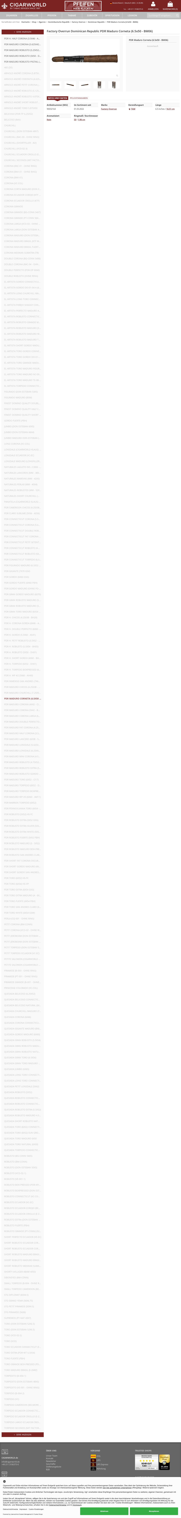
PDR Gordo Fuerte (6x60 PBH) (20, 582)
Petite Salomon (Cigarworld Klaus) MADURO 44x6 (24, 959)
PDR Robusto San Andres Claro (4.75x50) (24, 854)
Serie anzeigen (23, 32)
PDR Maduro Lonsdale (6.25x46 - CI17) (24, 750)
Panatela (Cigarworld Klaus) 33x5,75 (24, 501)
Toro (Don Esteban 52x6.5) (19, 1323)
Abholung (101, 1468)
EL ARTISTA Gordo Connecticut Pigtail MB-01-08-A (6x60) (24, 281)
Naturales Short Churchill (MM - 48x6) (24, 495)
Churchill (10, 125)
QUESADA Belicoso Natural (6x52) (23, 1005)
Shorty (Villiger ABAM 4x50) (20, 1271)
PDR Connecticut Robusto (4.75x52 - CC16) (24, 548)
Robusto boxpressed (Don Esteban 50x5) (24, 1190)
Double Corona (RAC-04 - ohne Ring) (24, 264)
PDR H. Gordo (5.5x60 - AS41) (20, 634)
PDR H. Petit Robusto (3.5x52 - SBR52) (24, 640)
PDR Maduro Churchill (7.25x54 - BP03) (24, 692)
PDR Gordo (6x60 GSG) (16, 576)
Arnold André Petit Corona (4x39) (24, 84)
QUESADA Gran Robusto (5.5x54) (22, 1040)
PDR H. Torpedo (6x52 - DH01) (20, 663)
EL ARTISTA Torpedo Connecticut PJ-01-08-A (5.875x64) (24, 385)
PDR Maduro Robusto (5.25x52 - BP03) (24, 50)
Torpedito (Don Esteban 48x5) (21, 1381)
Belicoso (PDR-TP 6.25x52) (18, 113)
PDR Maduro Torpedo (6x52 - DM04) (24, 785)
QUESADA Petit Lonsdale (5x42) (21, 1086)
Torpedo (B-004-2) (14, 1393)
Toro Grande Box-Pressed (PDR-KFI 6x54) (24, 1364)
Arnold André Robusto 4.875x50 (23, 96)
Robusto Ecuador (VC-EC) (18, 1202)
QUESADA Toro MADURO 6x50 (20, 1138)
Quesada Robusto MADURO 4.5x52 (23, 1115)
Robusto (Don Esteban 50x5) (20, 1167)
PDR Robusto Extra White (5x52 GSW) (24, 831)
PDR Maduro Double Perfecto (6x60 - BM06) (24, 721)
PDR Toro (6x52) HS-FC (16, 878)
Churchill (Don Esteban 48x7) (21, 131)
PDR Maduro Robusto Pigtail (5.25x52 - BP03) (24, 61)
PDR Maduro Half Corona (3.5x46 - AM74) (24, 733)
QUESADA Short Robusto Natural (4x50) (24, 1121)
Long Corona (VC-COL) (17, 443)
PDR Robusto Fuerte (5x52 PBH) (22, 837)
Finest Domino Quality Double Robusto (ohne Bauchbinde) (24, 403)
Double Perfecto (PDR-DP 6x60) (22, 270)
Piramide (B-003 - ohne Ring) (20, 970)
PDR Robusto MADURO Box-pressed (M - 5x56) (24, 849)
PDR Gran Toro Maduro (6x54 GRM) (24, 611)
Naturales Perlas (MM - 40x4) (20, 484)
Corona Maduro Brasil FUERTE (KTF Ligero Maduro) (24, 246)
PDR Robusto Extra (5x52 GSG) (21, 820)
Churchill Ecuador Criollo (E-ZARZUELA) (24, 154)
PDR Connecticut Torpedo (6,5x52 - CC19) (24, 559)
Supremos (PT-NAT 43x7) (17, 1317)
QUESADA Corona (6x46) (17, 1017)
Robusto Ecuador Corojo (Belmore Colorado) (24, 1208)
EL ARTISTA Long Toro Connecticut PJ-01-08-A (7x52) (24, 299)
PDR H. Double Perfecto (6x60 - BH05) (24, 629)
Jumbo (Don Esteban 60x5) (19, 426)
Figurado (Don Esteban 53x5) (21, 391)
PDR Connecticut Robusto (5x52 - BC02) (24, 553)
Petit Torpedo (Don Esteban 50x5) (23, 947)
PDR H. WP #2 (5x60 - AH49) (18, 675)
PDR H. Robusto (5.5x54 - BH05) (21, 646)
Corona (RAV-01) (13, 177)
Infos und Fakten (57, 98)
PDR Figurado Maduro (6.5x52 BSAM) (24, 565)
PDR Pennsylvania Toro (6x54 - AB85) (24, 808)
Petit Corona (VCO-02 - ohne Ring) (23, 930)
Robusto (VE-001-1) (14, 1179)
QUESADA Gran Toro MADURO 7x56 (23, 1063)
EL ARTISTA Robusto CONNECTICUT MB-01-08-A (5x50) (24, 316)
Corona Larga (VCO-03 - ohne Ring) (24, 223)
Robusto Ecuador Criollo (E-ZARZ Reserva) (24, 1213)
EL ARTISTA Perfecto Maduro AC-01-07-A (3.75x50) (24, 310)
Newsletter (51, 1461)
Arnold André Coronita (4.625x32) (24, 79)
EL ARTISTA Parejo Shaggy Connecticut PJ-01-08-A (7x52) (24, 304)
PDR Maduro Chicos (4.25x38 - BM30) (24, 687)
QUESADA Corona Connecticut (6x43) (24, 1022)
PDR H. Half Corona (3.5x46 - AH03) (23, 38)
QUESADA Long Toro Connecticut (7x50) (24, 1074)
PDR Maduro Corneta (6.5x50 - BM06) (24, 698)
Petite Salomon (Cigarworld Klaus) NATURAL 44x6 (24, 964)
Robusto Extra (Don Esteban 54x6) (24, 1219)
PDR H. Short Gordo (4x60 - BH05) (23, 658)
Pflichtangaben (79, 98)
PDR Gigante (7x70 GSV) (17, 571)
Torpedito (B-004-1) (15, 1375)
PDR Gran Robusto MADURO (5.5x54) (24, 600)
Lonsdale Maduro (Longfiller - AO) (24, 461)
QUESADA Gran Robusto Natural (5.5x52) (24, 1051)
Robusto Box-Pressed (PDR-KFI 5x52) (24, 1184)
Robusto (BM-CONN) (15, 1161)
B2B (48, 1469)
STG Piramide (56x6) (15, 1312)
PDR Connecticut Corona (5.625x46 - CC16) (24, 524)
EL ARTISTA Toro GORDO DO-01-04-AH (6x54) (24, 356)
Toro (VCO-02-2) (13, 1335)
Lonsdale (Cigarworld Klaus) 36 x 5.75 (24, 449)
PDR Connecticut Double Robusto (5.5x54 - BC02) (24, 530)
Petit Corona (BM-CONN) (18, 924)
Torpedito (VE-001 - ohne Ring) (21, 1387)
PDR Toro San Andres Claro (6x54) (23, 906)
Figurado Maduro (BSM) (18, 397)
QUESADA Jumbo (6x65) (16, 1069)
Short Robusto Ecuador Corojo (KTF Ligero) (24, 1242)
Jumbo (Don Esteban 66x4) (19, 432)
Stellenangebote (53, 1466)
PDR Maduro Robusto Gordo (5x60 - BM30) (24, 773)
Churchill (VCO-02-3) (15, 148)
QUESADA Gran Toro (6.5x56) (20, 1057)
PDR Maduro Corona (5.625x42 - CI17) (24, 44)
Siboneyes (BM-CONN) (16, 1277)
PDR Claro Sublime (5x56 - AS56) (22, 513)
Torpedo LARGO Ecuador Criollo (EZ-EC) (24, 1422)
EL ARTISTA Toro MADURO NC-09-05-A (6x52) (24, 374)
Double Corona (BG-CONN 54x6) (22, 258)
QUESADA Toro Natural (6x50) (21, 1144)
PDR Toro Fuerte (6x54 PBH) (19, 901)
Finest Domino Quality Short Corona (24, 414)
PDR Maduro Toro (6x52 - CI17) (21, 779)
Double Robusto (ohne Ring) (21, 276)
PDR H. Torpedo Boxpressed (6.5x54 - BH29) (24, 669)
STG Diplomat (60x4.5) (16, 1294)
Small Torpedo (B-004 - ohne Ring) (24, 1283)
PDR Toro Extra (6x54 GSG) (19, 889)
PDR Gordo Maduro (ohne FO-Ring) (24, 588)
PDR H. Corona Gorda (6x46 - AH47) (24, 623)
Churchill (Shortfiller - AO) (20, 142)
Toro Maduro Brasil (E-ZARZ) (20, 1370)
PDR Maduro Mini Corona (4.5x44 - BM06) (24, 756)
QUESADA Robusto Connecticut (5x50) (24, 1098)
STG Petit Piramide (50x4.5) (19, 1306)
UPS (98, 1460)
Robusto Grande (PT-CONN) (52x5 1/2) (24, 1231)
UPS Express (102, 1464)
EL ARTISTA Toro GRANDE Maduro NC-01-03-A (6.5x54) (24, 362)
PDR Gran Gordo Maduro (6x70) (22, 594)
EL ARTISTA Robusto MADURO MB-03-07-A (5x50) (24, 333)
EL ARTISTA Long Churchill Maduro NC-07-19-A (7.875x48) (24, 293)
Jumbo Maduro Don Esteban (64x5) (24, 437)
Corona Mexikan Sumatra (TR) (21, 252)
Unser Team (51, 1455)
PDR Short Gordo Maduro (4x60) (23, 866)
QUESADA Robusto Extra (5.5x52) (22, 1109)
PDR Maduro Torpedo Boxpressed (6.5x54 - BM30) (24, 791)
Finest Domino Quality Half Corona (24, 409)
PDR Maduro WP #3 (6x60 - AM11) (22, 796)
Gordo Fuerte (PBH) (15, 420)
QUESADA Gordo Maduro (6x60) (22, 1034)
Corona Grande (13, 206)
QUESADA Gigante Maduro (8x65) (22, 1028)
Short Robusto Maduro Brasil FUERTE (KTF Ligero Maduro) (24, 1260)
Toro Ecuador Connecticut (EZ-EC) (24, 1346)
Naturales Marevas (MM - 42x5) (22, 478)
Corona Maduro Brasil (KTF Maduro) (24, 241)
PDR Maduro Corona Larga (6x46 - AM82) (24, 715)
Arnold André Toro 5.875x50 (20, 108)
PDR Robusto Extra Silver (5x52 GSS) (24, 825)
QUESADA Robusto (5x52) (18, 1092)
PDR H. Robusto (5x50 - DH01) (20, 652)
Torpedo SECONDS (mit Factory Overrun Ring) (24, 1428)
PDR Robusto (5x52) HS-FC (18, 814)
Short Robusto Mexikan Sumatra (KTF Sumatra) (24, 1265)
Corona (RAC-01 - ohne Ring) (20, 165)
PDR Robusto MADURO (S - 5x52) (22, 843)
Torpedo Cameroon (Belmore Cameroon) (24, 1404)
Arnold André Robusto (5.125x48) (23, 90)
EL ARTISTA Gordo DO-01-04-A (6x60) (23, 287)
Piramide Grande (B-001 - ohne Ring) (24, 982)
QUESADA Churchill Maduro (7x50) (24, 1011)
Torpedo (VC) (11, 1399)
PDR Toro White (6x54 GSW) (19, 912)
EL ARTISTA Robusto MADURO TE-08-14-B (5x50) (24, 339)
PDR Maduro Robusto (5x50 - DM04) (24, 55)
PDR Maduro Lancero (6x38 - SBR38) (24, 739)
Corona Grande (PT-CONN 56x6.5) (23, 218)
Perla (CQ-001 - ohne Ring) (19, 918)
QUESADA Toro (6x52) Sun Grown (23, 1132)
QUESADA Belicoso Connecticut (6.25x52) (24, 999)
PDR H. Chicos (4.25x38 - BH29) (20, 617)
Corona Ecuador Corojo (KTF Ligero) (24, 194)
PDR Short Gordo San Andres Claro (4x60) (24, 872)
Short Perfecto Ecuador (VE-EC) (22, 1236)
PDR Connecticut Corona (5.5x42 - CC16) (24, 519)
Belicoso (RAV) (12, 119)
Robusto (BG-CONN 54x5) (18, 1155)
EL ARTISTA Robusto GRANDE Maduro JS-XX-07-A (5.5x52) (24, 322)
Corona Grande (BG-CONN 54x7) (22, 212)
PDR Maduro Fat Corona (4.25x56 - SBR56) (24, 727)
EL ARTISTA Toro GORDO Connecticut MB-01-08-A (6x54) (24, 351)
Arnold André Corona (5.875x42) (23, 73)
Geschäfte (50, 1464)
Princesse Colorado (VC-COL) (21, 987)
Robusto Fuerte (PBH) (16, 1225)
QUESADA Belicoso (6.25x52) (19, 993)
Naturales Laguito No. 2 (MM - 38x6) (24, 467)
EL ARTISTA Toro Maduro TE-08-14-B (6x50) (24, 380)
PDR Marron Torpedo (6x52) (20, 802)
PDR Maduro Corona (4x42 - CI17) (23, 704)
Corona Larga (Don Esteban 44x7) (23, 229)
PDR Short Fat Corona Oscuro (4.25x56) (24, 860)
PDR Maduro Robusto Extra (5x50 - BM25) (24, 768)
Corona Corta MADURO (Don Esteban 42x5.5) (24, 189)
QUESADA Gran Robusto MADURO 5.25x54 (24, 1045)
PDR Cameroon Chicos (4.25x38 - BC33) (24, 507)
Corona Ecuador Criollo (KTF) (21, 200)
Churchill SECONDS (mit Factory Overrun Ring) (24, 160)
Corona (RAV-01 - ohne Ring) (20, 171)
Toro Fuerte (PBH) (14, 1358)
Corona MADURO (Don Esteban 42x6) (24, 235)
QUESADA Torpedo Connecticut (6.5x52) (24, 1150)
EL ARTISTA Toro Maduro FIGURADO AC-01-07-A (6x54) (24, 368)
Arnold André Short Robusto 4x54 (24, 102)
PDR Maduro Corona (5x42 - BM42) (23, 710)
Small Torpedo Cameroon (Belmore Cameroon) (24, 1289)
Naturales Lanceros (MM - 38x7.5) (23, 472)
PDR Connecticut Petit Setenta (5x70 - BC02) (24, 542)
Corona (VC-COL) (13, 183)
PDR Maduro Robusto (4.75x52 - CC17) (24, 762)
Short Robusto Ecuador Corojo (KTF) (24, 1248)
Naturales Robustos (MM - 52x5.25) (24, 490)
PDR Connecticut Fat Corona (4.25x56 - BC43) (24, 536)
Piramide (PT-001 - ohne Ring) (20, 976)
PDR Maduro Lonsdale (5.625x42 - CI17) (24, 744)
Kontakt (49, 1458)
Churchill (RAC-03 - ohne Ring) (21, 137)
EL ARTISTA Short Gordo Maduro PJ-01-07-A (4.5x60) (24, 345)
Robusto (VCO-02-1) (15, 1173)
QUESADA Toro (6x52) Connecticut (23, 1126)
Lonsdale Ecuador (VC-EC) (19, 455)
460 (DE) (8, 67)
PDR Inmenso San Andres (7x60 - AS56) (24, 681)
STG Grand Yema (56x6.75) (18, 1300)
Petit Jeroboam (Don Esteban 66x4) (24, 935)
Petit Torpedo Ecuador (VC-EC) (21, 953)
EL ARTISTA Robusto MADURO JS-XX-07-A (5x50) (24, 328)
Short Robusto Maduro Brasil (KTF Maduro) (24, 1254)
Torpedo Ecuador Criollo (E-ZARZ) (24, 1416)
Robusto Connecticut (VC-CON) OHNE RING (24, 1196)
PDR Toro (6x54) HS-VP (16, 883)
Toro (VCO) (10, 1341)
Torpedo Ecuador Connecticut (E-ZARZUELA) (24, 1410)
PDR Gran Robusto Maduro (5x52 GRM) (24, 605)
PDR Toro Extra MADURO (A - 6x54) (23, 895)
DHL (99, 1456)
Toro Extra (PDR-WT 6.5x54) (19, 1352)
